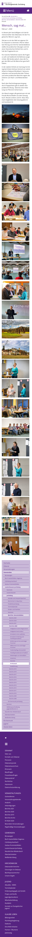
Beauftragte (9, 772)
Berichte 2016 (12, 677)
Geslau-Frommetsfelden (12, 584)
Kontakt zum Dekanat (12, 757)
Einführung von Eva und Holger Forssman (18, 642)
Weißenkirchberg (10, 717)
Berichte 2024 (12, 620)
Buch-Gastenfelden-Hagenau (13, 578)
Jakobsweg (8, 933)
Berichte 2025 (12, 618)
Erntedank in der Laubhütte (17, 634)
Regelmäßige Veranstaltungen (15, 827)
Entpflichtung (13, 666)
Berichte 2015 (12, 680)
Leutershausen (11, 593)
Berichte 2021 (12, 623)
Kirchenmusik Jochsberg (15, 701)
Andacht (7, 803)
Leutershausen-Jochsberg (8, 18)
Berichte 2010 (12, 693)
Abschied (12, 661)
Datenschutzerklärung (12, 787)
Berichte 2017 (12, 674)
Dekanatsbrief (9, 778)
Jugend (6, 724)
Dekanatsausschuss (11, 766)
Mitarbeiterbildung (11, 900)
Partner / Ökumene (11, 930)
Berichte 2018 (12, 671)
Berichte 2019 (12, 669)
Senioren (10, 612)
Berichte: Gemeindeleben (8, 19)
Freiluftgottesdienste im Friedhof (19, 653)
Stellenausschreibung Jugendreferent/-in (13, 708)
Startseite (7, 563)
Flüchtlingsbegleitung (12, 921)
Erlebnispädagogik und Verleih (15, 891)
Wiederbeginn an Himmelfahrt (18, 655)
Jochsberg (18, 18)
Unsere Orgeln (10, 876)
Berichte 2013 (12, 685)
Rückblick (8, 903)
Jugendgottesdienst (11, 897)
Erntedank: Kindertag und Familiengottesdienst (17, 637)
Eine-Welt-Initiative (11, 927)
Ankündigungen (10, 806)
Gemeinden (14, 16)
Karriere (9, 704)
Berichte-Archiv (10, 818)
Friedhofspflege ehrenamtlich (18, 650)
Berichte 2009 (12, 696)
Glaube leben (8, 727)
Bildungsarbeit (10, 918)
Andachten (13, 658)
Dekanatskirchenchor (12, 867)
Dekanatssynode (10, 763)
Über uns (8, 754)
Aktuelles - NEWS (10, 885)
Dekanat (6, 566)
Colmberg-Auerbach (11, 581)
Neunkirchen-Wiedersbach (13, 712)
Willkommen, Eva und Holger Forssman (18, 646)
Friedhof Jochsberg (13, 604)
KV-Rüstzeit (13, 663)
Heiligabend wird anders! (16, 631)
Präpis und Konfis (11, 894)
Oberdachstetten (10, 715)
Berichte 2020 (19, 19)
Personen (8, 760)
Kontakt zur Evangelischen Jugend (14, 907)
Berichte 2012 (12, 688)
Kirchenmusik (8, 721)
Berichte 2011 (12, 690)
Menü (10, 10)
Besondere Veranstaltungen (14, 824)
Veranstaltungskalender (13, 799)
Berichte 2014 (12, 682)
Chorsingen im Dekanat (13, 870)
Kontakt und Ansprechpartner (17, 598)
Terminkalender (13, 607)
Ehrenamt (8, 769)
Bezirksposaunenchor (12, 873)
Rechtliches (9, 781)
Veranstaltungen (9, 569)
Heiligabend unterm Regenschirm (19, 628)
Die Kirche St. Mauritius (15, 601)
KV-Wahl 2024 (9, 821)
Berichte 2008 (12, 698)
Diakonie (8, 924)
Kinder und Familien (14, 609)
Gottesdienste (9, 796)
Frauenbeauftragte (11, 775)
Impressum (9, 784)
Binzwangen (8, 575)
